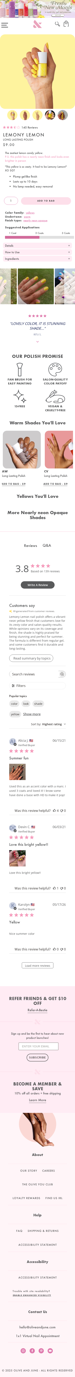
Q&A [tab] (47, 545)
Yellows (30, 212)
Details (9, 245)
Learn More (37, 1100)
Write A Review (38, 585)
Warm (27, 216)
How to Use (12, 252)
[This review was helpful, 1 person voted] (54, 888)
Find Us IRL (54, 1198)
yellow (15, 714)
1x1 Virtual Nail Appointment (37, 1336)
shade (38, 704)
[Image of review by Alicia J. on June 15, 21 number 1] (17, 772)
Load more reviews (37, 966)
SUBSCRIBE (37, 1057)
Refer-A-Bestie (37, 1010)
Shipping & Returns (43, 1230)
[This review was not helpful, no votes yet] (61, 810)
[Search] (57, 23)
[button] (5, 286)
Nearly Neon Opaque (35, 220)
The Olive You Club (37, 1184)
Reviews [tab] (30, 545)
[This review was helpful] (54, 810)
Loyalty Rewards (26, 1198)
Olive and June (26, 1370)
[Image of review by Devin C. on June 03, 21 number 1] (17, 858)
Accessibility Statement (37, 1244)
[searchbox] (34, 674)
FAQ (19, 1230)
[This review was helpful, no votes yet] (54, 949)
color (14, 704)
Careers (48, 1170)
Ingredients (12, 259)
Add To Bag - (13, 484)
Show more (32, 714)
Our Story (28, 1170)
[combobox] (48, 724)
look (26, 704)
